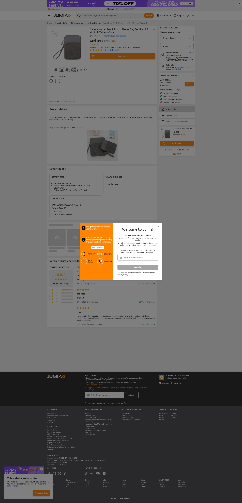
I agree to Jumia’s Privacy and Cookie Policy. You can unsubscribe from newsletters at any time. (138, 251)
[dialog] (121, 251)
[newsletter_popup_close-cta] (158, 226)
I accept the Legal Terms (146, 245)
